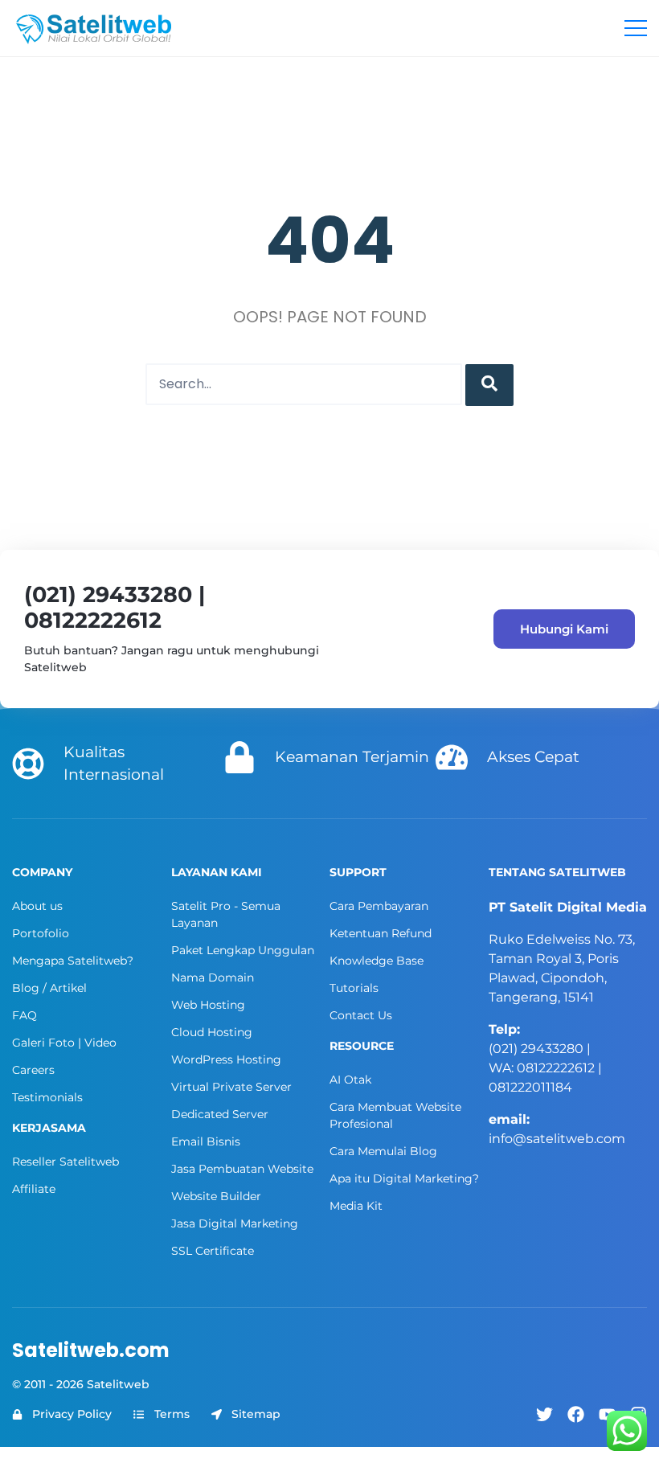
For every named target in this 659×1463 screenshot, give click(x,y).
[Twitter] (544, 1414)
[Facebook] (575, 1414)
